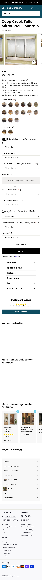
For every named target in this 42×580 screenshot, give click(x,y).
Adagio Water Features (17, 361)
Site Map (5, 556)
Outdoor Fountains (27, 527)
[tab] (21, 262)
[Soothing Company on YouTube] (29, 516)
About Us (5, 524)
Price (4, 72)
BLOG (3, 532)
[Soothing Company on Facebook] (26, 516)
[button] (8, 434)
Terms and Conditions (9, 545)
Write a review (21, 311)
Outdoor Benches (27, 532)
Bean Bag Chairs (27, 535)
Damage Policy (7, 542)
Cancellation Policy (8, 547)
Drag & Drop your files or (21, 180)
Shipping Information (9, 527)
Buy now (21, 251)
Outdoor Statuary (27, 530)
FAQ (3, 530)
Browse (31, 180)
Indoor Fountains (27, 524)
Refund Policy (6, 550)
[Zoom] (34, 62)
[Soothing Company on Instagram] (22, 516)
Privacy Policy (6, 553)
